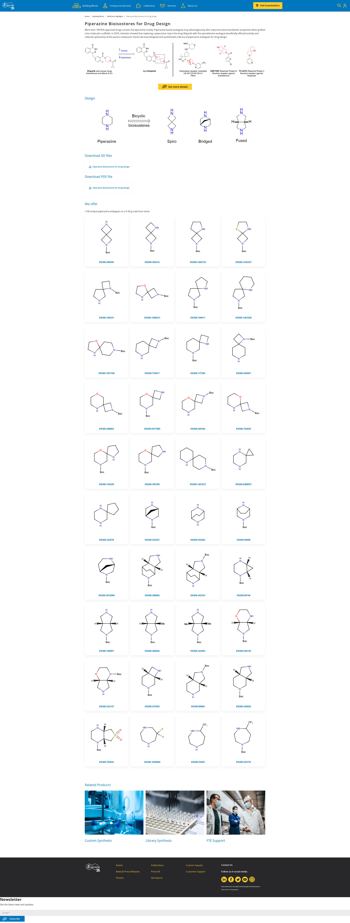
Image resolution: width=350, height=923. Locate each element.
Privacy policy (234, 889)
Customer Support (195, 871)
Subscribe (15, 918)
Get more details (178, 86)
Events (119, 865)
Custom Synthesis (98, 840)
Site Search (157, 877)
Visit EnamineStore (270, 5)
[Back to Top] (344, 917)
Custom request (194, 865)
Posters (120, 877)
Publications (157, 865)
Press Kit (155, 871)
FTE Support (216, 840)
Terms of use (225, 889)
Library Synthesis (159, 840)
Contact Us (227, 865)
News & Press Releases (128, 871)
